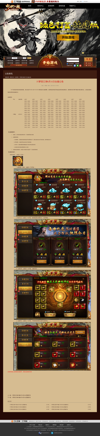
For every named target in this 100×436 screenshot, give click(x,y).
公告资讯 (16, 77)
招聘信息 (54, 424)
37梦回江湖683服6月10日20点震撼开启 (21, 395)
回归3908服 (14, 60)
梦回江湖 (12, 77)
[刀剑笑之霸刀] (45, 0)
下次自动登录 (71, 63)
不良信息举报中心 (45, 432)
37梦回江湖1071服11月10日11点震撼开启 (18, 404)
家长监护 (62, 424)
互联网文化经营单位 (58, 432)
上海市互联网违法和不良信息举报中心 (66, 430)
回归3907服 (28, 60)
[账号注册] (88, 65)
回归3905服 (28, 63)
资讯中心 (40, 6)
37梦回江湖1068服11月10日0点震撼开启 (59, 407)
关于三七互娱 (32, 424)
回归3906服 (14, 63)
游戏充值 (62, 6)
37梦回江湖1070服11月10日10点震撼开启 (59, 404)
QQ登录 (75, 66)
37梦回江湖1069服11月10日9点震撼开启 (18, 407)
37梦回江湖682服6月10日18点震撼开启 (21, 397)
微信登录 (77, 66)
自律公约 (69, 424)
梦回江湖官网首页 (12, 7)
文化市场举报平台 (30, 430)
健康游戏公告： (32, 421)
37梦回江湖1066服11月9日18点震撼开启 (59, 409)
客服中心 (72, 6)
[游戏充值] (88, 63)
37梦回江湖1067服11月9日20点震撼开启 (18, 409)
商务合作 (40, 424)
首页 (29, 6)
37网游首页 (21, 1)
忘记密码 (77, 63)
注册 (81, 1)
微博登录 (80, 66)
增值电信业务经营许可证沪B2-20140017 (65, 426)
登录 (78, 1)
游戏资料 (51, 6)
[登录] (88, 59)
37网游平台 (19, 421)
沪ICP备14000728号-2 (50, 426)
